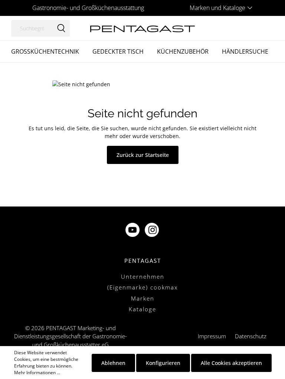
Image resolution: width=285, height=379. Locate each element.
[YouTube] (133, 230)
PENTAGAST (142, 260)
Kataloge (142, 309)
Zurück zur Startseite (143, 154)
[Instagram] (152, 230)
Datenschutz (250, 336)
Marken (142, 298)
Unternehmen (142, 276)
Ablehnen (113, 362)
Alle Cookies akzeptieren (231, 362)
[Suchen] (61, 28)
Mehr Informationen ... (37, 372)
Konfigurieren (163, 362)
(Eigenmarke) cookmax (142, 287)
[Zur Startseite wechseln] (142, 28)
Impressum (212, 336)
